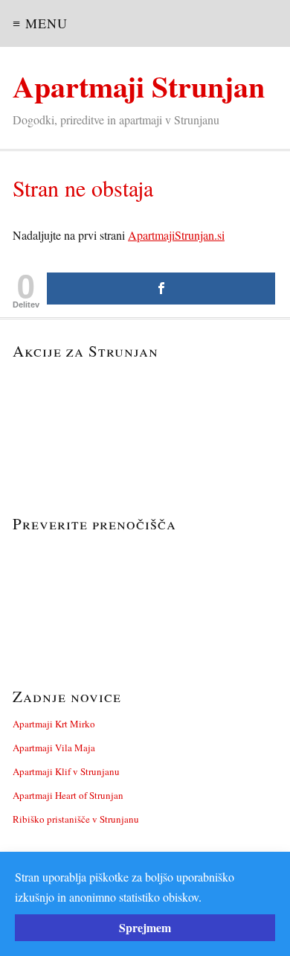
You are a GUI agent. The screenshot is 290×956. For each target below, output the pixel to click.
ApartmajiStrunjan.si (176, 235)
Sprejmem (145, 927)
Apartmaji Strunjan (139, 86)
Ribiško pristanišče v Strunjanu (76, 819)
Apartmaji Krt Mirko (54, 723)
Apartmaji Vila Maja (54, 747)
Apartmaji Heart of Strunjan (68, 795)
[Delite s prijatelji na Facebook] (161, 289)
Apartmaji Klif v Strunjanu (66, 771)
